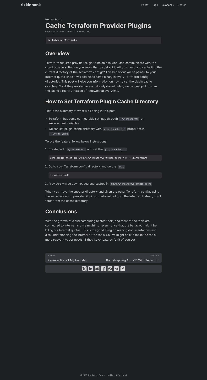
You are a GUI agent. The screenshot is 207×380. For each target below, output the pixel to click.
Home (49, 19)
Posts (58, 19)
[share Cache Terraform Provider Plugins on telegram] (116, 268)
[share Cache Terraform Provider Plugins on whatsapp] (110, 268)
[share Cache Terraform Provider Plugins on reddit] (97, 268)
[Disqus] (103, 319)
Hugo (112, 375)
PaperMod (122, 375)
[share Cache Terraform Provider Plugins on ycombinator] (122, 268)
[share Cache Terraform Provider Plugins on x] (84, 268)
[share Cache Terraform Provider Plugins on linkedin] (90, 268)
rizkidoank (31, 4)
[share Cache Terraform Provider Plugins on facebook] (103, 268)
